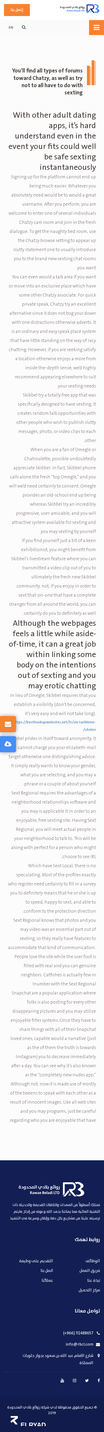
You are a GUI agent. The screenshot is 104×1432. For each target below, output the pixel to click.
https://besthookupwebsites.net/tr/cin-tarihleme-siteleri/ (55, 726)
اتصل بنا (47, 1271)
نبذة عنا (93, 1281)
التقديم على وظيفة (36, 1261)
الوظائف (93, 1261)
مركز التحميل (89, 1290)
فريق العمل (89, 1271)
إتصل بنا (17, 10)
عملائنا (47, 1281)
